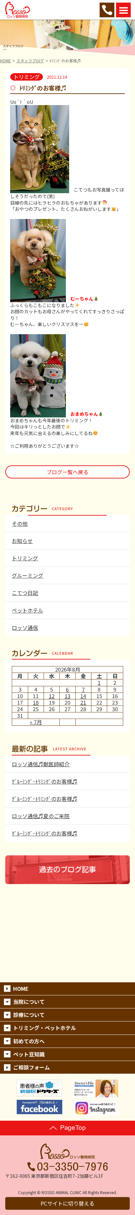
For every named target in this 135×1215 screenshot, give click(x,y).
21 (83, 702)
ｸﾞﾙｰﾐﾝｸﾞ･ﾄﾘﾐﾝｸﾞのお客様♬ (44, 781)
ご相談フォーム (31, 1067)
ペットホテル (27, 610)
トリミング (25, 558)
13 (67, 696)
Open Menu (123, 10)
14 (83, 696)
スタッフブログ (30, 60)
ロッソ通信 (25, 627)
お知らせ (22, 541)
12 (52, 696)
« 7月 (36, 722)
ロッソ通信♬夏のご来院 (40, 816)
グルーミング (27, 575)
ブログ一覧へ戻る (67, 472)
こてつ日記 (25, 593)
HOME (5, 60)
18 (36, 702)
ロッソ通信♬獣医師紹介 (40, 764)
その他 (20, 523)
